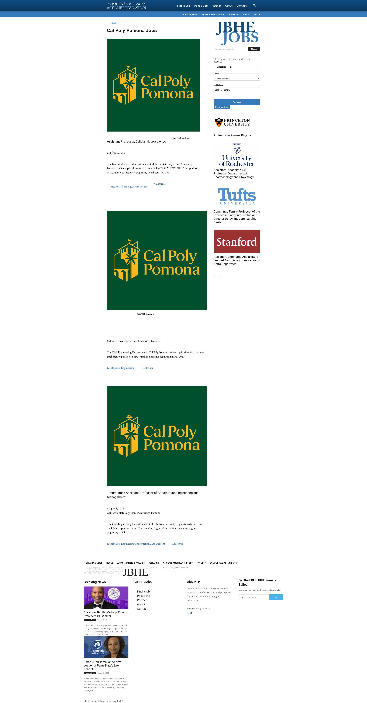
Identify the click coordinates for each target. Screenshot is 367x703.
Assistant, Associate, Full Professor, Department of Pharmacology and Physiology (234, 173)
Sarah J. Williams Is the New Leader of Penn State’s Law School (103, 665)
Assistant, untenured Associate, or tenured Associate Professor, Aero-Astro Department (237, 260)
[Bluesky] (188, 613)
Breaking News (90, 620)
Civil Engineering (125, 368)
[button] (254, 5)
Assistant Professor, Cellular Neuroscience (136, 141)
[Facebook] (191, 613)
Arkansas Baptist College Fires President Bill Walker (104, 614)
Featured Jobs (221, 107)
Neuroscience (139, 186)
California (160, 183)
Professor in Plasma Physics (233, 135)
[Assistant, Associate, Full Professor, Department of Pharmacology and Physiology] (237, 154)
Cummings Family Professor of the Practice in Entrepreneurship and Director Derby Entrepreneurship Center (237, 217)
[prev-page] (215, 277)
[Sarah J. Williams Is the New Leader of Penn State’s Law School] (106, 647)
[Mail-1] (190, 613)
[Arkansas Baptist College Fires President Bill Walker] (106, 598)
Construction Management (150, 543)
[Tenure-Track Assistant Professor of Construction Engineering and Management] (157, 485)
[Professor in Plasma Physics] (233, 122)
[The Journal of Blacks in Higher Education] (126, 5)
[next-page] (220, 277)
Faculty (114, 186)
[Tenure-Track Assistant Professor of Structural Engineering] (157, 309)
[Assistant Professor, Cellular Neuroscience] (153, 130)
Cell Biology (125, 186)
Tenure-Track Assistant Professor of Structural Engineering (116, 326)
